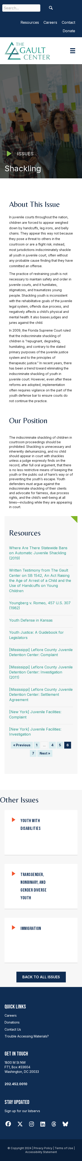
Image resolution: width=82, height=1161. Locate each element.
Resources (29, 22)
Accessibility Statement (41, 1152)
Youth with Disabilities (30, 824)
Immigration (30, 928)
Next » (45, 753)
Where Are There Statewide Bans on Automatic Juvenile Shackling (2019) (38, 553)
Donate (69, 31)
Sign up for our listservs (22, 1111)
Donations (12, 1022)
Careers (50, 22)
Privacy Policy (43, 1148)
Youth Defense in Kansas (31, 620)
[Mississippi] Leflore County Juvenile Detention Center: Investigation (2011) (41, 672)
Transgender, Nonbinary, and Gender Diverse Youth (33, 886)
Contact (68, 22)
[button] (51, 7)
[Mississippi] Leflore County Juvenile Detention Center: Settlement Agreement (41, 694)
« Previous (22, 745)
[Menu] (72, 50)
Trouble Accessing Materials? (27, 1036)
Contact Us (13, 1029)
